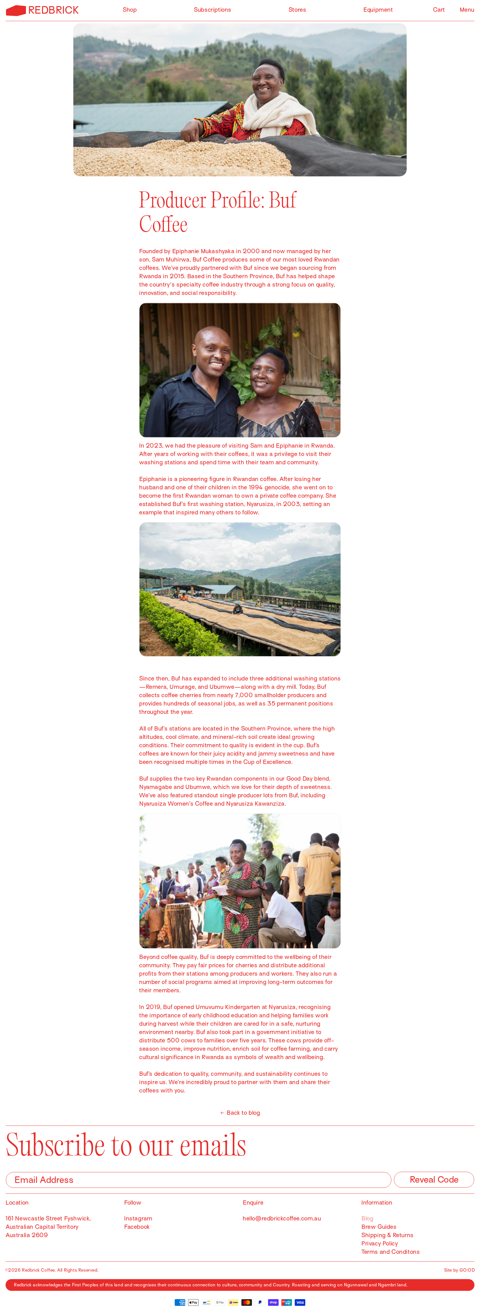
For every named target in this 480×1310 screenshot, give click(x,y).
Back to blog (243, 1112)
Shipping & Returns (387, 1235)
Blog (367, 1218)
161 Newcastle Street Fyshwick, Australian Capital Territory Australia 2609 (48, 1227)
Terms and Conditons (390, 1252)
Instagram (138, 1218)
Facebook (137, 1226)
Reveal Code (434, 1180)
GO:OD (467, 1270)
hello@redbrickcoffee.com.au (282, 1218)
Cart (439, 9)
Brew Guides (379, 1226)
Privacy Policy (379, 1243)
